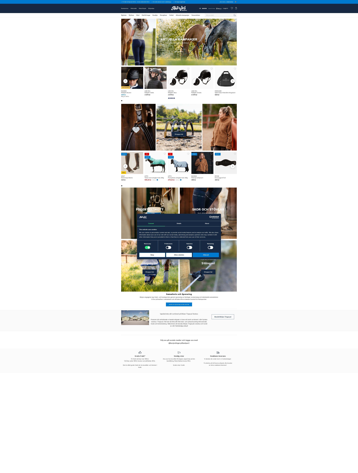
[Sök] (235, 15)
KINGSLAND (218, 91)
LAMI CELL (147, 91)
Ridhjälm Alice (172, 92)
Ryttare (131, 15)
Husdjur (155, 15)
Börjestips (151, 8)
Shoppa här (179, 52)
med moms (230, 2)
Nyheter (124, 15)
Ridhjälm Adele (149, 92)
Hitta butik (134, 8)
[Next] (233, 81)
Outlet (171, 15)
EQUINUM (124, 91)
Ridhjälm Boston (126, 92)
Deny (152, 255)
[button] (210, 8)
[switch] (168, 247)
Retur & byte (142, 8)
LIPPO (146, 176)
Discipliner (163, 15)
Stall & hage (146, 15)
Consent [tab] (151, 223)
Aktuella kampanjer (182, 15)
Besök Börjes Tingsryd (223, 317)
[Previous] (125, 81)
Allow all (206, 255)
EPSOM (217, 176)
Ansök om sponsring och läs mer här (179, 304)
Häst (137, 15)
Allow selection (179, 255)
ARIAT (123, 176)
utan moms (222, 2)
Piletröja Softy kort (197, 178)
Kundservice (124, 8)
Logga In (225, 8)
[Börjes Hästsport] (179, 8)
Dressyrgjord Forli (220, 178)
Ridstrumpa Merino (127, 178)
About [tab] (207, 223)
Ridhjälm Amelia (196, 92)
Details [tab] (179, 223)
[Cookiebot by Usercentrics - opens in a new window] (211, 217)
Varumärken (195, 15)
